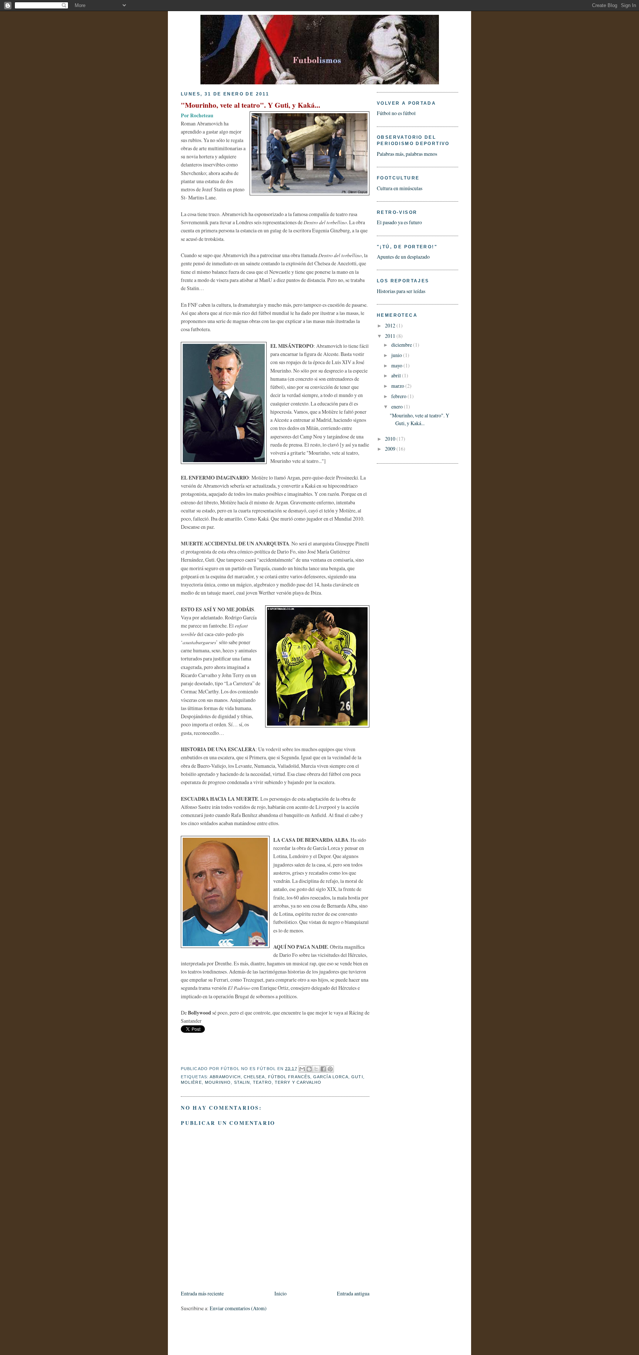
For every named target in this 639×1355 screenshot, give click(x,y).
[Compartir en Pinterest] (330, 1069)
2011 (390, 335)
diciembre (402, 344)
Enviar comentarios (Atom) (238, 1308)
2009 (390, 448)
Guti (357, 1077)
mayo (397, 365)
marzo (398, 385)
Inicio (280, 1293)
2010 (390, 438)
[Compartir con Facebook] (323, 1069)
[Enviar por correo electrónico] (302, 1069)
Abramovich (225, 1077)
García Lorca (330, 1077)
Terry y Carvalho (298, 1082)
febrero (399, 396)
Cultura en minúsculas (399, 188)
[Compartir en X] (316, 1069)
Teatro (262, 1082)
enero (397, 406)
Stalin (242, 1082)
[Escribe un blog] (309, 1069)
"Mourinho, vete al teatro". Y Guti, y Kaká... (250, 105)
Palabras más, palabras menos (407, 153)
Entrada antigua (353, 1293)
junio (397, 355)
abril (396, 375)
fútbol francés (289, 1077)
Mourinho (218, 1082)
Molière (191, 1082)
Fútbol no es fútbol (396, 113)
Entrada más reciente (202, 1293)
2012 (390, 325)
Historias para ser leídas (401, 291)
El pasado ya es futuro (399, 222)
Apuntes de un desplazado (403, 256)
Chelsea (254, 1077)
